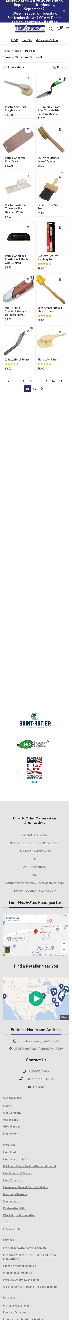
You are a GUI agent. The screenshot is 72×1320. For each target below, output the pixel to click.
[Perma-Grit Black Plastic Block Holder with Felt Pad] (18, 237)
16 (53, 381)
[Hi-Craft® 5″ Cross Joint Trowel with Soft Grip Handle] (51, 88)
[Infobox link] (4, 28)
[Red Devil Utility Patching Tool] (51, 237)
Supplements (11, 1201)
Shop (14, 39)
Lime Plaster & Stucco (17, 1173)
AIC (34, 874)
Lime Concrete (12, 1180)
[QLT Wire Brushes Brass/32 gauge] (51, 139)
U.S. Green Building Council (35, 850)
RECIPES (27, 39)
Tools (7, 1222)
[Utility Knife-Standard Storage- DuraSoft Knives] (18, 289)
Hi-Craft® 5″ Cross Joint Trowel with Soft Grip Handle (49, 110)
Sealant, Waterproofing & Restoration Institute (34, 882)
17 (60, 381)
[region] (34, 745)
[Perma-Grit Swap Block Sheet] (18, 139)
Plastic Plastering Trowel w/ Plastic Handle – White (15, 209)
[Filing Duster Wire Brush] (51, 186)
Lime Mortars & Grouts (18, 1159)
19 (34, 388)
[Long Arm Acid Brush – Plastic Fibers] (51, 289)
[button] (28, 78)
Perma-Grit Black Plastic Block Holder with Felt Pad (17, 259)
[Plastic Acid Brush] (51, 341)
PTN (34, 858)
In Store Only (11, 1229)
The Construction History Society (34, 890)
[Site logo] (30, 28)
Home (6, 50)
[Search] (51, 29)
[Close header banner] (64, 11)
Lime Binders (11, 1152)
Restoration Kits (14, 1208)
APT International (34, 866)
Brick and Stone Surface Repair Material (29, 1166)
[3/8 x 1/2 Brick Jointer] (18, 341)
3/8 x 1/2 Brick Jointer (18, 359)
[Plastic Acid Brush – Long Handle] (18, 88)
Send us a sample (47, 39)
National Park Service (34, 835)
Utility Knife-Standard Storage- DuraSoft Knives (16, 311)
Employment (11, 1133)
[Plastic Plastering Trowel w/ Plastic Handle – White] (18, 186)
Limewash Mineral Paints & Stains (25, 1187)
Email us (38, 1087)
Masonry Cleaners (15, 1194)
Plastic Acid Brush (48, 359)
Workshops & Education (19, 1215)
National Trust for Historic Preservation (34, 843)
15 (45, 381)
